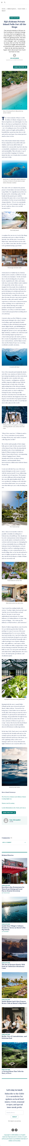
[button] (14, 842)
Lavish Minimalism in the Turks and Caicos (14, 807)
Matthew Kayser (6, 893)
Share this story (19, 67)
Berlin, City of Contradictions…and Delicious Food (14, 1037)
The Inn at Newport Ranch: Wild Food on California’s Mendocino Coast (13, 966)
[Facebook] (16, 1130)
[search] (4, 2)
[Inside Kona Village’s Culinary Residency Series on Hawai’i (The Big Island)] (14, 910)
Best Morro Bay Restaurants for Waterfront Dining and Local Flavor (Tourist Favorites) (13, 889)
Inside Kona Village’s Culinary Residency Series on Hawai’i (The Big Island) (14, 927)
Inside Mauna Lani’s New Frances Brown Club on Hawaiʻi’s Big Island (14, 1002)
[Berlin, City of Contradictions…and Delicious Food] (14, 1020)
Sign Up (14, 1117)
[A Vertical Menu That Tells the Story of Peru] (14, 1055)
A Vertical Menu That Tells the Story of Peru (13, 1072)
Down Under (21, 9)
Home (3, 9)
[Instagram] (13, 1130)
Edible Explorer (11, 9)
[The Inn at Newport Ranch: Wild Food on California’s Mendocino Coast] (14, 948)
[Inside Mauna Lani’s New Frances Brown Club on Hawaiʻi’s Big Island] (14, 985)
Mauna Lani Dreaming (8, 803)
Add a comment (6, 842)
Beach (4, 11)
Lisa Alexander (14, 58)
